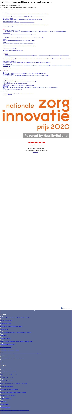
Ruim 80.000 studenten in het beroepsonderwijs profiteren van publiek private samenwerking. (16, 332)
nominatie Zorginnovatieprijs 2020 (6, 320)
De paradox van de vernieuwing (5, 398)
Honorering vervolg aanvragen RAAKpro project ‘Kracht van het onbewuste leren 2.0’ (14, 317)
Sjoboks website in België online (5, 323)
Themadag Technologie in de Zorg (6, 368)
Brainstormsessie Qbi (3, 335)
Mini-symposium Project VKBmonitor (6, 386)
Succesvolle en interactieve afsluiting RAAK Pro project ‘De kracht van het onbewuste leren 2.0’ (16, 341)
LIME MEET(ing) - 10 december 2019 (6, 377)
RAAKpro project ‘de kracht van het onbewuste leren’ (9, 350)
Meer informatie (35, 152)
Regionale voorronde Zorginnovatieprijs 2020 (8, 371)
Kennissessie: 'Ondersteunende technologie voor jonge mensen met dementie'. (13, 392)
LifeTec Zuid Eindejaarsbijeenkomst (6, 380)
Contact (70, 97)
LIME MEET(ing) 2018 (4, 404)
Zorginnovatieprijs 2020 (4, 329)
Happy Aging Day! (3, 401)
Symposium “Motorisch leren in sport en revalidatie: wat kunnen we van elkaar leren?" (14, 410)
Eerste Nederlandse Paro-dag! (5, 407)
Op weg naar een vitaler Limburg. (6, 347)
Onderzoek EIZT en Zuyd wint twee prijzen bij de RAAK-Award (11, 326)
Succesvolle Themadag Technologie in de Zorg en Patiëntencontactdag (12, 358)
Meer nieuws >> (3, 361)
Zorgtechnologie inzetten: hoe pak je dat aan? (7, 395)
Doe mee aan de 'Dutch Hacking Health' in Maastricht (9, 389)
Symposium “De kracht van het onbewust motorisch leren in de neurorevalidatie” (13, 383)
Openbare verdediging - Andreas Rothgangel (7, 344)
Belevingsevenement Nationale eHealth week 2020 (8, 374)
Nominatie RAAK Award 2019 (5, 338)
